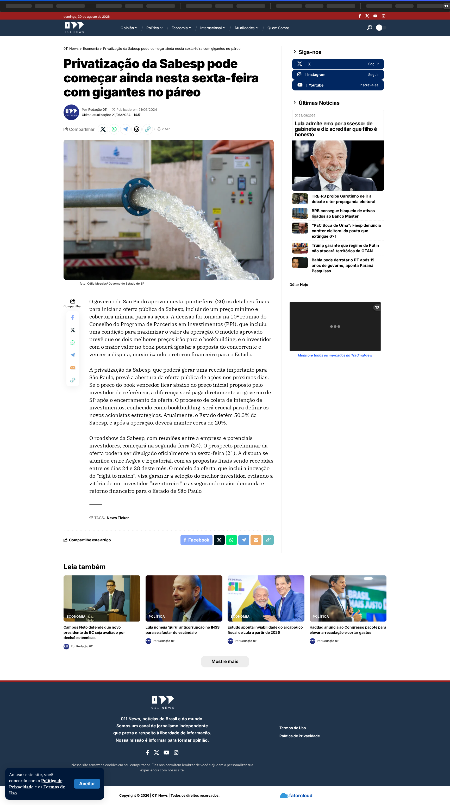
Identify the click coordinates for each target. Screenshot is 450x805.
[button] (87, 784)
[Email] (72, 367)
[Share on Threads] (136, 129)
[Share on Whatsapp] (114, 129)
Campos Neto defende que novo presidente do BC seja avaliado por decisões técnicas (94, 632)
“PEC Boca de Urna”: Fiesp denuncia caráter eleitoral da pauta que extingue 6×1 (346, 231)
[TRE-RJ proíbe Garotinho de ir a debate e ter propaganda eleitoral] (300, 198)
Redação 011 (97, 110)
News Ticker (118, 517)
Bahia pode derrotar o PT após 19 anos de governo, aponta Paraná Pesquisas (343, 265)
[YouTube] (375, 16)
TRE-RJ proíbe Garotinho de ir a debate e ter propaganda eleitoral (343, 199)
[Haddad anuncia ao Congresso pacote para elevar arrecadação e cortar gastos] (348, 598)
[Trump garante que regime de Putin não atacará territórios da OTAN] (300, 248)
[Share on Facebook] (72, 317)
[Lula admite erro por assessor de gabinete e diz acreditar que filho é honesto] (338, 165)
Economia (76, 616)
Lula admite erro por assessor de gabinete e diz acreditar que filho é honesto (336, 129)
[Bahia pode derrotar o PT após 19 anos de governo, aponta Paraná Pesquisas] (300, 262)
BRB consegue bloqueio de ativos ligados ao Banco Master (343, 213)
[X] (367, 16)
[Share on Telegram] (125, 129)
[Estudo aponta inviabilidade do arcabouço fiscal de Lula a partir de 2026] (266, 598)
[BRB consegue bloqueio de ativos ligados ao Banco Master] (300, 213)
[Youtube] (338, 85)
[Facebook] (359, 16)
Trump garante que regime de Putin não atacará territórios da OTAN (345, 248)
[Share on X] (103, 129)
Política (157, 616)
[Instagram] (383, 16)
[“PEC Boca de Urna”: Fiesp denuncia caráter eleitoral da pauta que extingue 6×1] (300, 228)
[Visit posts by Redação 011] (71, 112)
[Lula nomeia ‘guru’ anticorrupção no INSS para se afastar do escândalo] (184, 598)
